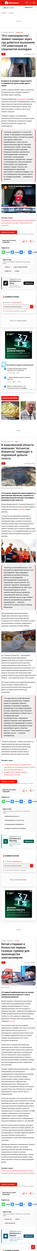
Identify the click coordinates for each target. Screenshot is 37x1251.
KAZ (34, 2)
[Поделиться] (33, 1247)
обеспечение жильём (20, 267)
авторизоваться (17, 302)
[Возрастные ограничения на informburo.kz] (26, 3)
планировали (22, 99)
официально (20, 32)
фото (17, 441)
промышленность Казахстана (14, 820)
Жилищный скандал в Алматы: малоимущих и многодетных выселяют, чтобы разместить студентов (18, 222)
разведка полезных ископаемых (15, 828)
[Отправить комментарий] (31, 306)
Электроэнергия (10, 1223)
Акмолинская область (12, 816)
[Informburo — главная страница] (12, 3)
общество (8, 271)
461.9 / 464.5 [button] (8, 7)
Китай (17, 1219)
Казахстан (8, 1219)
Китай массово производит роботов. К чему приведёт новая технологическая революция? (18, 1172)
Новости (11, 13)
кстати (17, 940)
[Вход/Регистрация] (30, 3)
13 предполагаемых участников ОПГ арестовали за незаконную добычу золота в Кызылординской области (19, 767)
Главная (3, 13)
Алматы (7, 267)
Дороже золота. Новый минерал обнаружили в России (15, 773)
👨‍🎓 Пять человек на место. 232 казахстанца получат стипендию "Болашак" (17, 388)
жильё (17, 271)
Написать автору (30, 54)
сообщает (21, 509)
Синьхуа (12, 1021)
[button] (30, 7)
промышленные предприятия (14, 824)
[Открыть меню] (3, 3)
